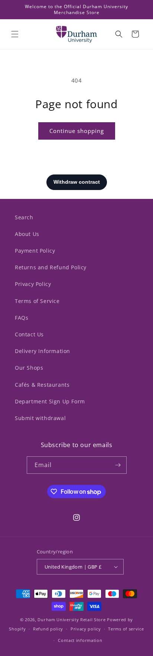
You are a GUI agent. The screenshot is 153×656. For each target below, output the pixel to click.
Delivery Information (42, 350)
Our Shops (29, 367)
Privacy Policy (33, 283)
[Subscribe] (118, 465)
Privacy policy (86, 629)
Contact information (80, 640)
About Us (27, 233)
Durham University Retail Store (71, 619)
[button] (15, 34)
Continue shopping (76, 130)
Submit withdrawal (40, 418)
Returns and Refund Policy (51, 267)
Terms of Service (37, 300)
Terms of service (126, 629)
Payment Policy (35, 250)
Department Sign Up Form (50, 401)
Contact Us (29, 334)
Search (24, 217)
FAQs (21, 317)
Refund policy (48, 629)
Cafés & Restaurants (42, 384)
